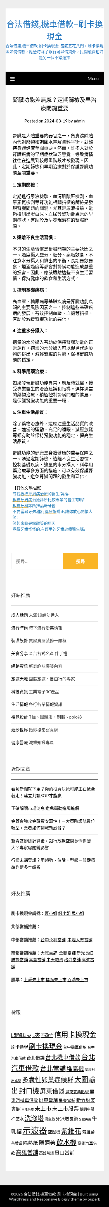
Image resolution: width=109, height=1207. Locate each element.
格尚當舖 (72, 959)
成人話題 (19, 614)
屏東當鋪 (67, 1100)
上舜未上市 (34, 979)
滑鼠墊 (50, 1119)
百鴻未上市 (77, 979)
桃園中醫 (87, 1109)
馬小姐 (78, 913)
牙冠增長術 (67, 1118)
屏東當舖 (48, 1100)
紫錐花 (71, 1131)
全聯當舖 (67, 952)
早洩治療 (28, 1109)
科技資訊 (19, 691)
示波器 (35, 1130)
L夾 (36, 1035)
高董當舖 (37, 959)
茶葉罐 (16, 1143)
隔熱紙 (30, 1143)
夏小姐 (51, 913)
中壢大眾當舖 (80, 939)
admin (79, 120)
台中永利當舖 (53, 939)
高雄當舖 (27, 1152)
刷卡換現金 (45, 1046)
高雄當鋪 (46, 1153)
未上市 (43, 1108)
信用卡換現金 (75, 1034)
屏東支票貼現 (77, 1091)
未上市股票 (65, 1108)
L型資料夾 (21, 1035)
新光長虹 (85, 952)
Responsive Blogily (53, 1199)
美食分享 (19, 653)
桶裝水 (17, 1118)
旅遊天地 (19, 678)
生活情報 (19, 704)
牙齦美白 (85, 1119)
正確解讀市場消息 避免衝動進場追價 (45, 808)
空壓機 (54, 1131)
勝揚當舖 (19, 959)
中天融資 (54, 959)
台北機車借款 (62, 1057)
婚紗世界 (19, 729)
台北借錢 (35, 1057)
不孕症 (47, 1035)
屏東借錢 (52, 1091)
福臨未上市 (56, 979)
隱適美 (47, 1142)
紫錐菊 (88, 1131)
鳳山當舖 (64, 1153)
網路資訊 (19, 666)
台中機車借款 (75, 1047)
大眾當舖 (49, 952)
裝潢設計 (19, 640)
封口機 (29, 1090)
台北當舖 (53, 1068)
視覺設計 (19, 716)
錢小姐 (64, 913)
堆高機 (75, 1068)
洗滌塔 (34, 1118)
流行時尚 (19, 627)
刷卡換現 (19, 1046)
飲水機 (66, 1142)
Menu (93, 78)
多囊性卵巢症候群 (48, 1079)
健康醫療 (19, 742)
